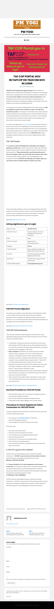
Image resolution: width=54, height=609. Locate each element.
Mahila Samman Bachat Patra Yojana (22, 326)
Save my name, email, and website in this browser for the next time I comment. (25, 579)
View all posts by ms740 (12, 523)
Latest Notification (14, 509)
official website (24, 418)
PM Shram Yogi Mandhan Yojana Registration (24, 385)
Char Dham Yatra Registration (20, 304)
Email (8, 566)
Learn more (8, 596)
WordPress (37, 605)
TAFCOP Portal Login (41, 509)
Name (8, 561)
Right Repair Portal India (18, 219)
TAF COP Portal (33, 509)
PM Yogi (27, 32)
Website (8, 572)
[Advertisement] (27, 9)
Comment (9, 547)
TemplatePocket (27, 605)
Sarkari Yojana (22, 509)
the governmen (27, 124)
